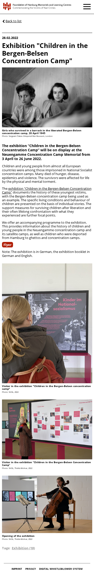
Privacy (31, 569)
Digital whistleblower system (60, 569)
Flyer (8, 244)
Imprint (17, 569)
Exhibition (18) (23, 548)
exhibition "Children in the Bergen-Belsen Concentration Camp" (46, 190)
